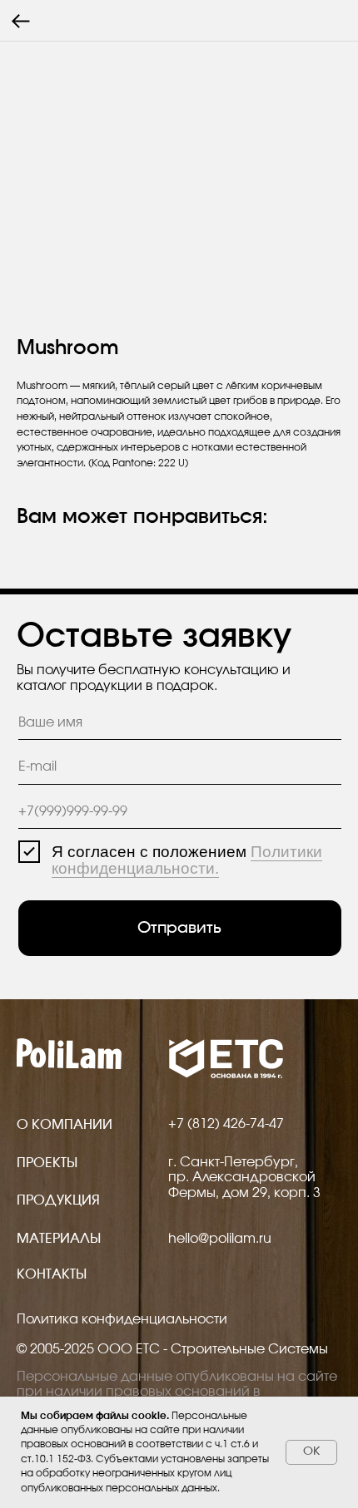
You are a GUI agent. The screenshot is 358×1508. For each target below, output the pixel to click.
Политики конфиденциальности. (187, 860)
